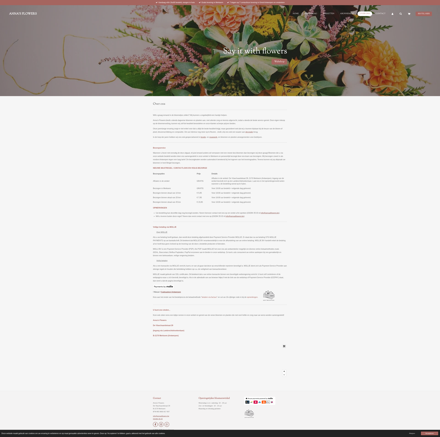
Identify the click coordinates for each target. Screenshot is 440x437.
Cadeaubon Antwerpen (171, 292)
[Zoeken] (400, 13)
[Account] (392, 13)
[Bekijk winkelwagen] (409, 13)
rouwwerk (213, 137)
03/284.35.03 (158, 419)
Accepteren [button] (429, 433)
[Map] (220, 360)
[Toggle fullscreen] (284, 346)
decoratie (249, 132)
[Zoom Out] (284, 374)
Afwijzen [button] (412, 433)
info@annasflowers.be (270, 213)
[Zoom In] (284, 371)
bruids (203, 137)
